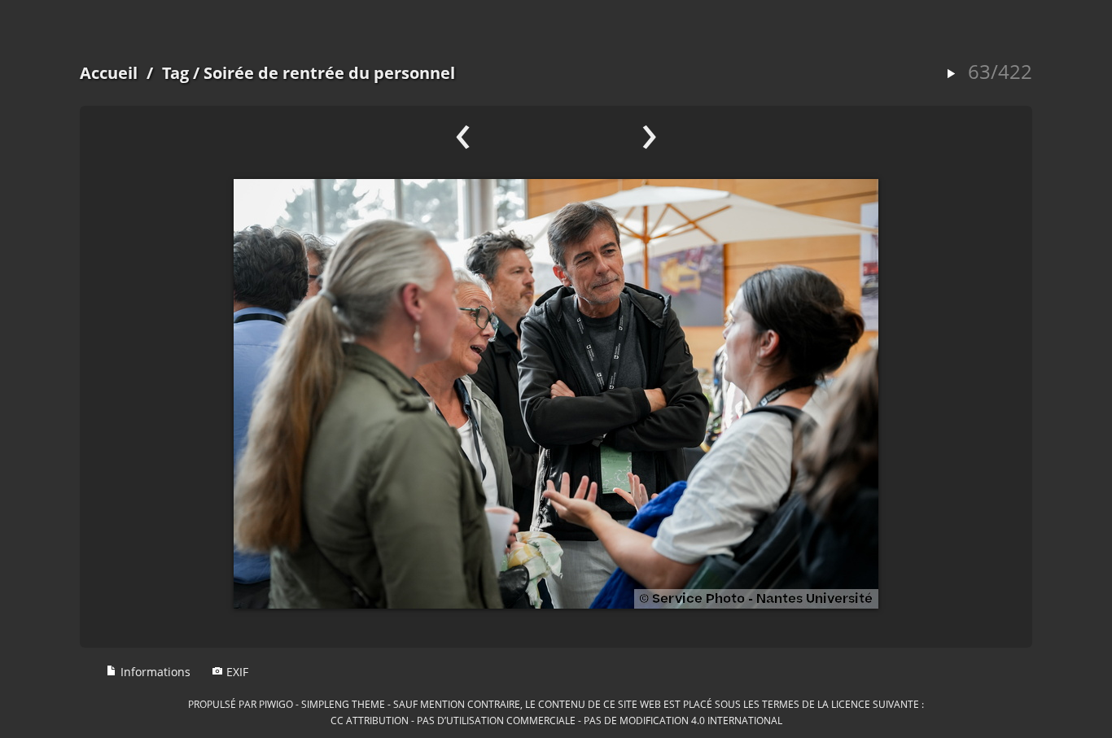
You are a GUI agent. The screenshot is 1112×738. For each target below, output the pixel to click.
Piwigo (276, 703)
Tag (175, 73)
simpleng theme (343, 703)
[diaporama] (951, 74)
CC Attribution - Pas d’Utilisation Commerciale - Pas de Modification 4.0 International (556, 720)
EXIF (235, 671)
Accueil (109, 73)
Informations (153, 671)
